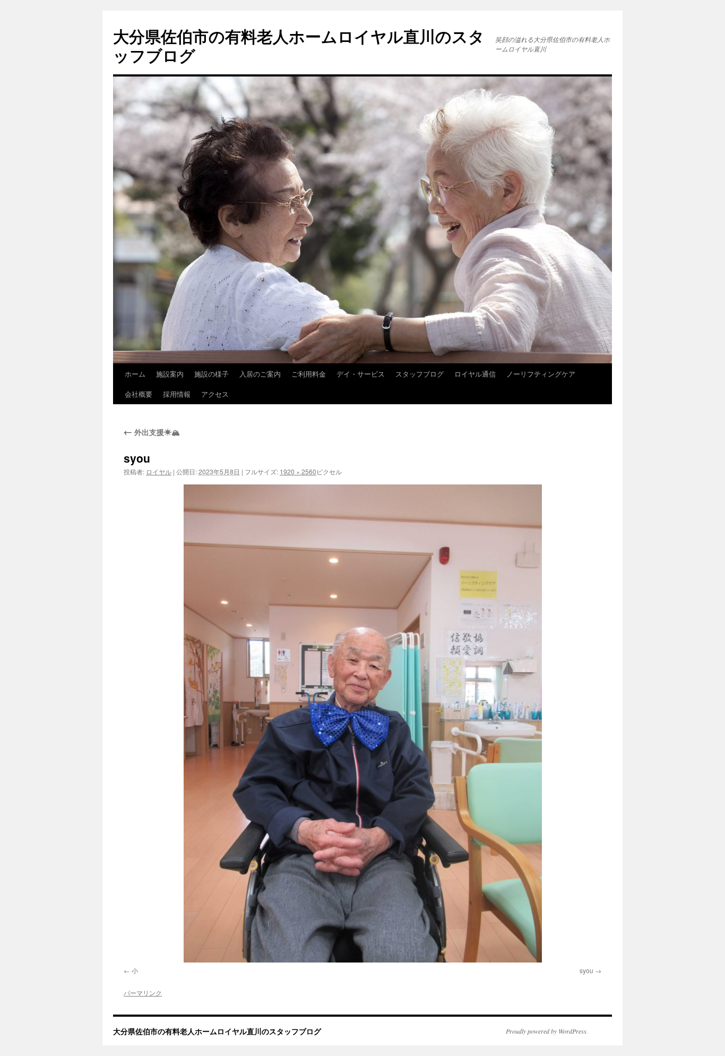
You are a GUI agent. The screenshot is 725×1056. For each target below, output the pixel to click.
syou (586, 970)
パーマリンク (143, 992)
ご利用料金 (308, 374)
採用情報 (177, 394)
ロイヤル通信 (475, 374)
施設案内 (170, 374)
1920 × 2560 (298, 471)
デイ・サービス (360, 374)
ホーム (135, 374)
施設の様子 (211, 374)
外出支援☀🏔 (152, 432)
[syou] (362, 723)
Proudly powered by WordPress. (547, 1031)
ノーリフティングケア (540, 374)
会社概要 (138, 394)
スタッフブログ (419, 374)
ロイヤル (158, 471)
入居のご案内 (260, 374)
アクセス (215, 394)
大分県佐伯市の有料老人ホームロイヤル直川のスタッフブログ (299, 45)
